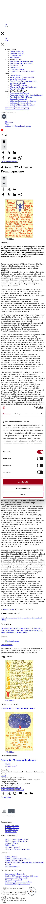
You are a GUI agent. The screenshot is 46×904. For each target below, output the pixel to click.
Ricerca (3, 113)
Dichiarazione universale (9, 162)
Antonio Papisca (8, 609)
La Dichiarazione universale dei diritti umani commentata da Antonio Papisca (21, 631)
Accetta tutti (23, 482)
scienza (27, 628)
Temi (7, 124)
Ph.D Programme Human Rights (21, 61)
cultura (21, 628)
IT (6, 24)
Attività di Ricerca (16, 65)
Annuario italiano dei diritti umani (17, 107)
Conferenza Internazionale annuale (22, 71)
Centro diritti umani (17, 51)
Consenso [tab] (7, 414)
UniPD (7, 764)
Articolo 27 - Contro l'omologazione (18, 126)
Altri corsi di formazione (18, 85)
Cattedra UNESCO (17, 53)
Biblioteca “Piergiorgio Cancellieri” (22, 105)
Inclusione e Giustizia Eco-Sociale (17, 109)
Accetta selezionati (23, 488)
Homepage (9, 122)
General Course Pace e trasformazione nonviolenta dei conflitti (23, 82)
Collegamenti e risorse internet (20, 103)
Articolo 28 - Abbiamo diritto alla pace (18, 760)
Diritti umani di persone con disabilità (23, 101)
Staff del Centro (15, 57)
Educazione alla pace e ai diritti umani (23, 87)
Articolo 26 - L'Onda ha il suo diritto (18, 708)
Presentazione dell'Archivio (19, 93)
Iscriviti (3, 776)
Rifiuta (23, 495)
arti (14, 630)
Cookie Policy (6, 797)
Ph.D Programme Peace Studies (21, 63)
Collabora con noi (16, 55)
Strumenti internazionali (18, 99)
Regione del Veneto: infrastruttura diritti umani (26, 95)
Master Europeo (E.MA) (18, 79)
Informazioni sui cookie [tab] (34, 414)
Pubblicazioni (14, 67)
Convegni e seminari (17, 69)
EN (6, 26)
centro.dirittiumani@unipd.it (11, 788)
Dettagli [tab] (18, 414)
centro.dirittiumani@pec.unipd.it (12, 790)
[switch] (40, 458)
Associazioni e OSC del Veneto (21, 97)
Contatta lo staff (11, 766)
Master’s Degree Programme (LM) (22, 77)
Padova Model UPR (17, 89)
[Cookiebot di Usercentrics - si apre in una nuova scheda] (33, 407)
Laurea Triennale (16, 75)
